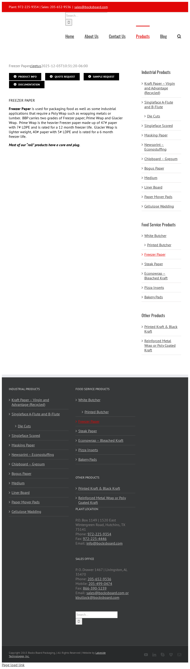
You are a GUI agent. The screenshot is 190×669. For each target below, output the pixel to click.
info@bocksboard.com (104, 543)
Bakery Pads (153, 297)
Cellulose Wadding (159, 206)
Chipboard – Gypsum (160, 158)
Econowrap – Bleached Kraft (156, 275)
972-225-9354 (99, 534)
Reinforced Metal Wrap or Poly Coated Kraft (160, 345)
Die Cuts (153, 116)
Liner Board (153, 187)
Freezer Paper (154, 254)
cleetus (35, 65)
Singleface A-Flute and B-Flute (158, 104)
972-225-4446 (95, 538)
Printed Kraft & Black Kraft (99, 488)
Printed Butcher (159, 245)
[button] (179, 36)
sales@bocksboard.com (91, 7)
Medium (150, 177)
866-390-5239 (95, 588)
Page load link (13, 665)
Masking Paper (156, 135)
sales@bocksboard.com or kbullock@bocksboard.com (102, 595)
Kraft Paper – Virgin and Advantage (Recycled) (159, 88)
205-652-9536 (99, 579)
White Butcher (155, 235)
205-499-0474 (100, 583)
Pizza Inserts (154, 287)
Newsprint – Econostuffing (155, 146)
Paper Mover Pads (158, 196)
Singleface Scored (158, 125)
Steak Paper (153, 264)
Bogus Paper (154, 168)
